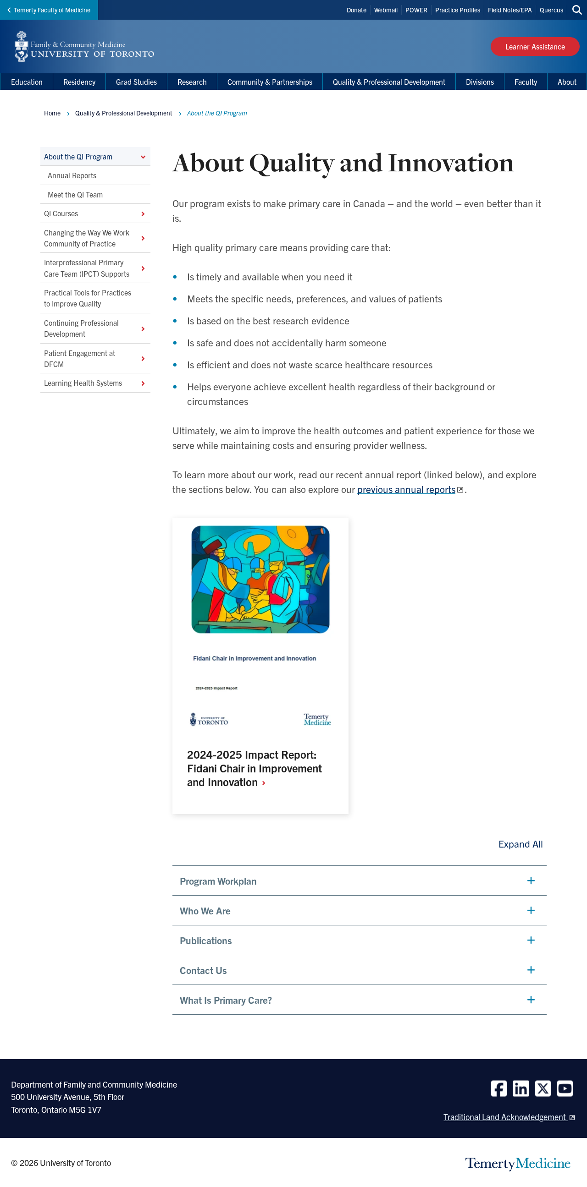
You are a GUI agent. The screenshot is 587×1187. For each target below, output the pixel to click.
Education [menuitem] (27, 81)
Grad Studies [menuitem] (136, 81)
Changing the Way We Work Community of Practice (86, 238)
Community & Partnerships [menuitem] (269, 81)
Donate (356, 9)
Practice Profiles (457, 9)
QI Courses (61, 213)
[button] (359, 880)
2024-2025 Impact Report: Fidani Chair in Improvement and (254, 767)
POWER (416, 9)
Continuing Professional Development (81, 328)
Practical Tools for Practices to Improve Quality (87, 298)
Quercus (551, 9)
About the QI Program (78, 156)
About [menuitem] (567, 81)
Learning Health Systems (83, 383)
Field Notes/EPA (510, 9)
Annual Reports (72, 175)
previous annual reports (406, 489)
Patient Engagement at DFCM (79, 358)
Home (52, 113)
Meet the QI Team (75, 194)
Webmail (386, 9)
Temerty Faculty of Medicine (52, 9)
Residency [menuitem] (79, 81)
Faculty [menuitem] (526, 81)
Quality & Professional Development (123, 113)
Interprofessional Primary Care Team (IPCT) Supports (86, 268)
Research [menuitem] (192, 81)
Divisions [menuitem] (480, 81)
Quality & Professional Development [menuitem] (389, 81)
